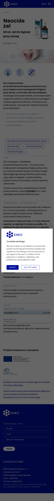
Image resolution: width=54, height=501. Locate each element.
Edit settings (30, 267)
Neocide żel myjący (15, 152)
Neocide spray (13, 146)
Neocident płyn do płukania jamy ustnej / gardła (27, 141)
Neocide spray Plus (34, 146)
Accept (12, 267)
